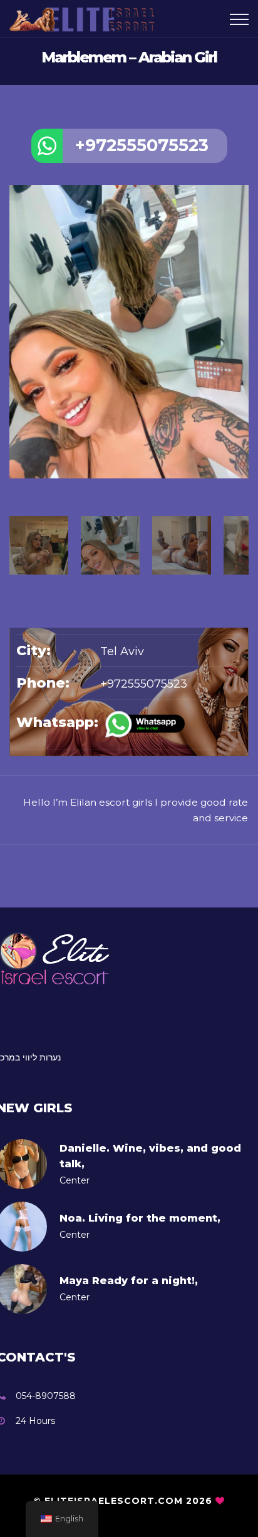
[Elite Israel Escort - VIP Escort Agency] (86, 18)
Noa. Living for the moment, (139, 1218)
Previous (15, 480)
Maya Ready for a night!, (128, 1281)
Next (242, 480)
